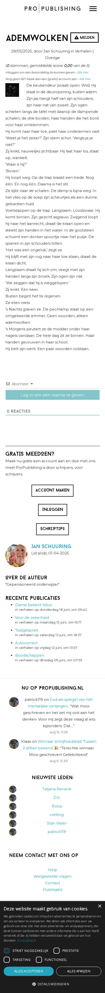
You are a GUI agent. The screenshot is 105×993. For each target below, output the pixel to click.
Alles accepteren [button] (28, 971)
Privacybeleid (26, 940)
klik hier (82, 72)
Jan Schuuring (51, 546)
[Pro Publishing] (52, 8)
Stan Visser (57, 823)
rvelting (57, 814)
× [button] (99, 906)
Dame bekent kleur (33, 604)
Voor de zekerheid (32, 617)
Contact (52, 883)
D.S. (56, 797)
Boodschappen (29, 655)
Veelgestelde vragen (52, 876)
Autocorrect (26, 643)
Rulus (57, 806)
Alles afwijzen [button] (79, 971)
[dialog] (52, 947)
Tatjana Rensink (56, 789)
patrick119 (57, 831)
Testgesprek (26, 630)
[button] (52, 984)
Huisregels (52, 889)
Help (52, 869)
